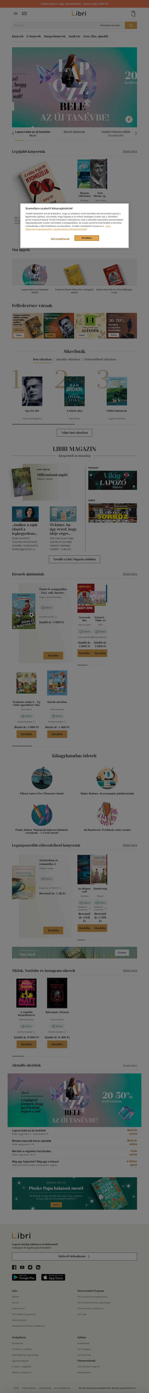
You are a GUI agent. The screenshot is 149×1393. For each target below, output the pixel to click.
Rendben (87, 237)
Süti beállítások (60, 238)
